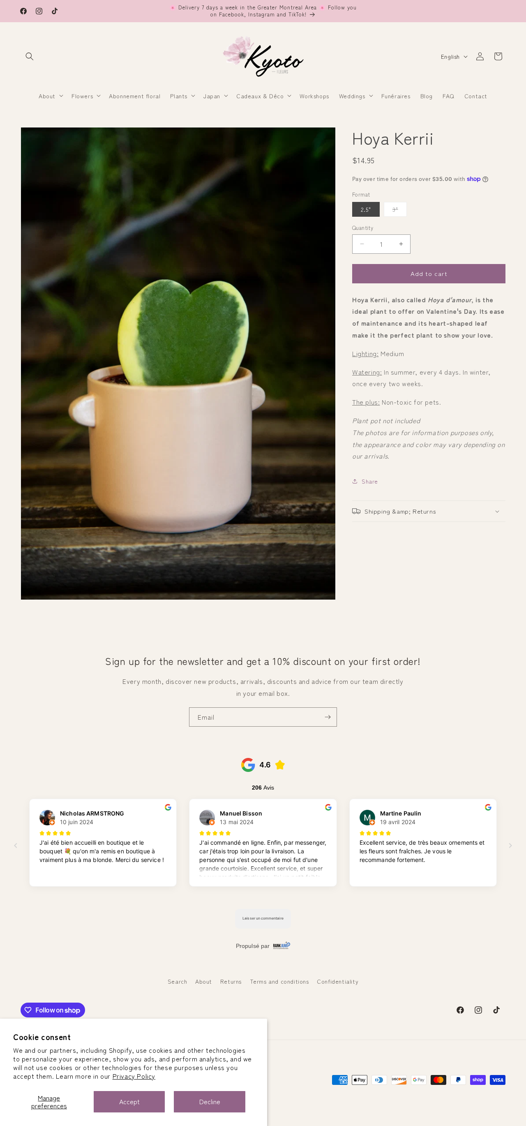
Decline (209, 1101)
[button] (30, 56)
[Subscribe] (327, 717)
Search (177, 981)
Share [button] (370, 481)
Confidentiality (337, 981)
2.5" (366, 209)
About (203, 981)
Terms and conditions (279, 981)
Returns (231, 981)
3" (399, 211)
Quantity (362, 228)
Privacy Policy (134, 1076)
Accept (129, 1101)
